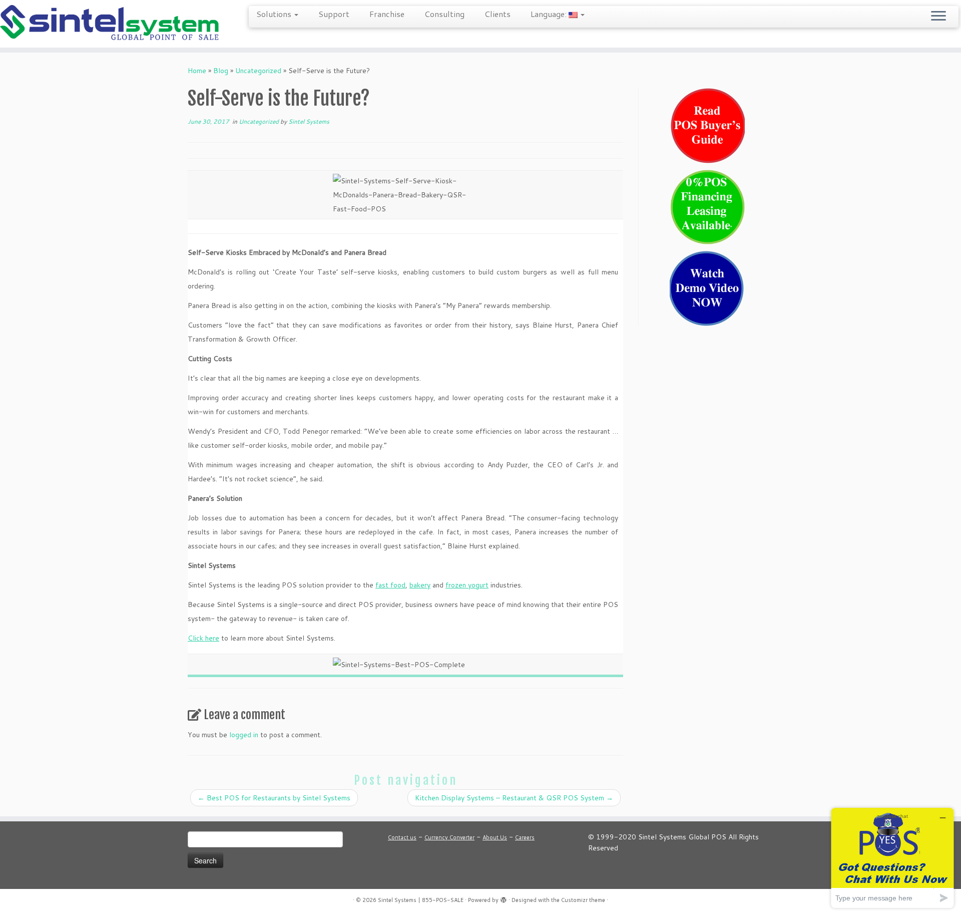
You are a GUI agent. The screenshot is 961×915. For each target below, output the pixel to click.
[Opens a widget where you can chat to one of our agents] (892, 857)
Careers (525, 837)
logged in (243, 735)
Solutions (274, 14)
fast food (390, 585)
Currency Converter (449, 837)
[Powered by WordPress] (503, 897)
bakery (419, 585)
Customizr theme (583, 900)
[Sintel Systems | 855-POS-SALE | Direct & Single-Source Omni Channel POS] (111, 24)
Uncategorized (258, 71)
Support (333, 14)
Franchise (386, 14)
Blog (220, 71)
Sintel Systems (308, 121)
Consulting (444, 14)
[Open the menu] (938, 16)
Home (197, 71)
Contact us (402, 837)
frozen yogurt (467, 585)
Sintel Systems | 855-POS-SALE (420, 900)
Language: (550, 14)
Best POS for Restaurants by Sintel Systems (274, 798)
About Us (495, 837)
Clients (498, 14)
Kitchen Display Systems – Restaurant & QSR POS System (514, 798)
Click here (203, 638)
